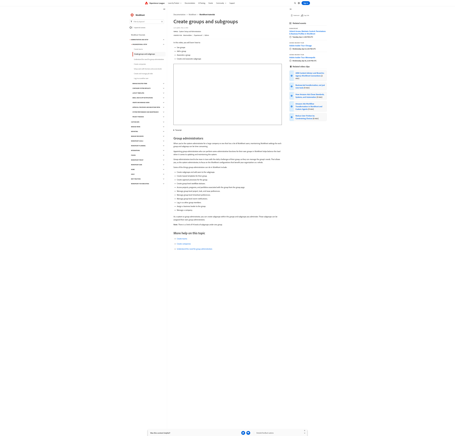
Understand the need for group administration (149, 59)
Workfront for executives (140, 184)
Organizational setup (139, 44)
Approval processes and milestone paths (146, 107)
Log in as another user (141, 78)
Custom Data (135, 122)
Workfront (192, 14)
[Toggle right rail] (290, 9)
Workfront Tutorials (138, 35)
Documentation (179, 14)
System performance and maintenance (145, 112)
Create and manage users (141, 102)
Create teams (182, 238)
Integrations (135, 150)
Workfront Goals (137, 141)
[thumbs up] (243, 433)
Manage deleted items (139, 83)
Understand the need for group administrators (194, 249)
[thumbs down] (248, 433)
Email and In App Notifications (142, 98)
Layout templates (138, 93)
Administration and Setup (139, 39)
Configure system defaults (141, 88)
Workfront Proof (137, 160)
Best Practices (136, 179)
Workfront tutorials (207, 14)
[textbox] (147, 21)
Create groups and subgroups (144, 54)
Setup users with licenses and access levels (148, 69)
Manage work (135, 127)
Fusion (133, 155)
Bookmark (296, 15)
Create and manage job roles (143, 74)
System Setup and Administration (190, 31)
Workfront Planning (138, 146)
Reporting (134, 131)
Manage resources (137, 136)
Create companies (184, 244)
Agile (132, 174)
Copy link (306, 15)
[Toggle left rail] (164, 9)
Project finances (138, 117)
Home (133, 169)
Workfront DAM (136, 165)
